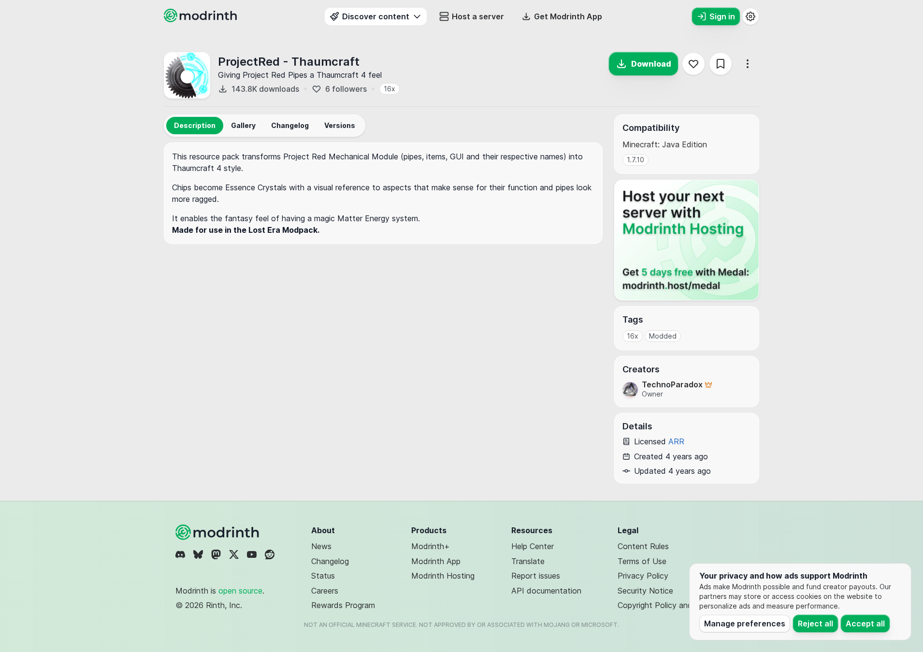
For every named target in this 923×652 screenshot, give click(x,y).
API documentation (546, 590)
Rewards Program (343, 605)
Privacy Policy (643, 575)
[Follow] (693, 63)
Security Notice (645, 590)
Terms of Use (642, 561)
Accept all (865, 623)
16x (389, 89)
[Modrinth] (218, 532)
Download (651, 64)
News (321, 546)
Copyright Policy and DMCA (668, 605)
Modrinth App (436, 561)
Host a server (478, 16)
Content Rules (643, 546)
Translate (528, 561)
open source (240, 590)
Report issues (535, 575)
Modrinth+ (430, 546)
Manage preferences (744, 623)
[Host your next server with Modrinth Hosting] (686, 240)
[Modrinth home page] (201, 19)
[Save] (720, 63)
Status (323, 575)
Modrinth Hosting (443, 575)
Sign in (722, 16)
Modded (663, 336)
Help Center (532, 546)
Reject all (815, 623)
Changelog (330, 561)
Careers (324, 590)
